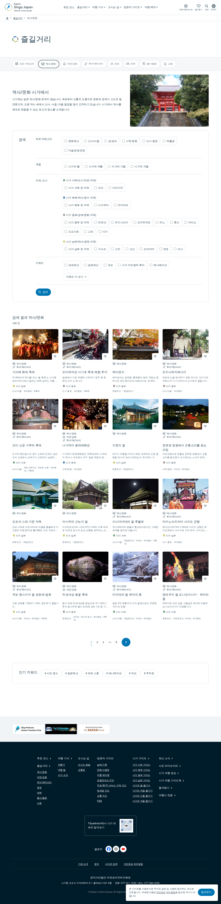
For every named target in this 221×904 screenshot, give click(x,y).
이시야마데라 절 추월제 (128, 521)
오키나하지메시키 (174, 372)
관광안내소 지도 (105, 780)
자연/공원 (42, 777)
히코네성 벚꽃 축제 (75, 594)
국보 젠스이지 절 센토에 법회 (31, 594)
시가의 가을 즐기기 (143, 795)
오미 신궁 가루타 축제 (27, 445)
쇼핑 (39, 803)
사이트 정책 (111, 864)
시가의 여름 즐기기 (143, 790)
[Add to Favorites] (55, 356)
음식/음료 (42, 797)
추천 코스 (68, 7)
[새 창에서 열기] (28, 729)
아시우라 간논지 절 (75, 521)
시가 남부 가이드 (141, 780)
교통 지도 (102, 795)
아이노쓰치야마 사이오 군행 (181, 521)
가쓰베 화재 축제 (23, 372)
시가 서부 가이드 (141, 764)
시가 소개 (63, 775)
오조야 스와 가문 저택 (27, 521)
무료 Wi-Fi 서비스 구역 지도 (111, 785)
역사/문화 (42, 771)
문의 (96, 864)
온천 (39, 787)
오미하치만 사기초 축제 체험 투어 (84, 372)
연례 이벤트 (103, 769)
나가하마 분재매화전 (76, 445)
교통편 (81, 769)
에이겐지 (118, 372)
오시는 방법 (84, 764)
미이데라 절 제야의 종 (127, 594)
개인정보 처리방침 (133, 864)
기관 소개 (83, 864)
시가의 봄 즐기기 (141, 785)
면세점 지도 (103, 790)
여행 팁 (62, 769)
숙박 (39, 792)
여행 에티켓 (103, 775)
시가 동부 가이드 (141, 775)
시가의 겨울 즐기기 (143, 800)
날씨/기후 (102, 764)
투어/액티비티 (44, 782)
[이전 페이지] (126, 642)
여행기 (61, 764)
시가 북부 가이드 (141, 769)
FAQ (99, 800)
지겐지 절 (118, 445)
